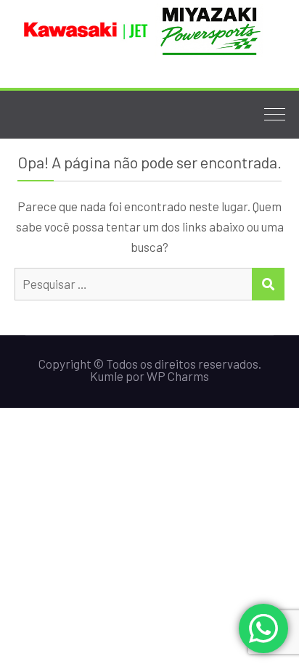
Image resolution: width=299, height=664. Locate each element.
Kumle (106, 376)
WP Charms (178, 376)
